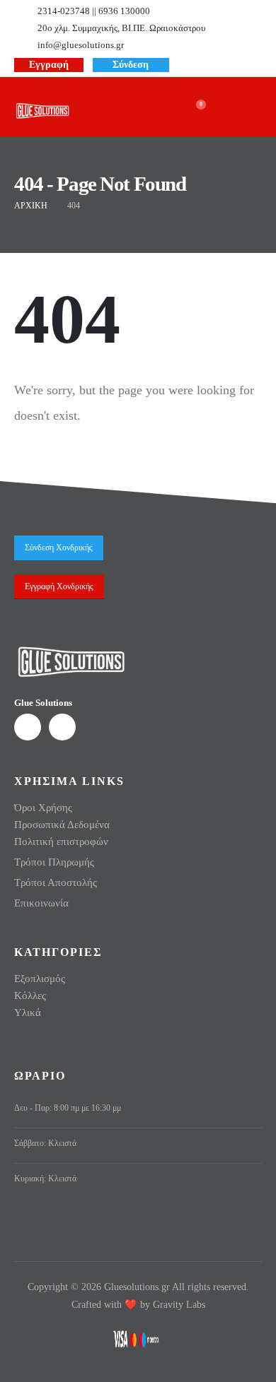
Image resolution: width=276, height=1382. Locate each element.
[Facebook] (204, 63)
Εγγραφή (49, 64)
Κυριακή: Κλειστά (45, 1178)
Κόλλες (30, 995)
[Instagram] (228, 63)
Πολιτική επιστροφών (61, 841)
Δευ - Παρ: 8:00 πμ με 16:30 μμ (67, 1108)
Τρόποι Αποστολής (55, 882)
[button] (149, 110)
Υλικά (27, 1012)
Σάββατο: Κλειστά (45, 1143)
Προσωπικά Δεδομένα (62, 824)
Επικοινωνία (41, 903)
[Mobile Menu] (241, 109)
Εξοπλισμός (39, 978)
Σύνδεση (131, 64)
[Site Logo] (42, 110)
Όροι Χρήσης (43, 807)
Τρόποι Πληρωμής (54, 862)
